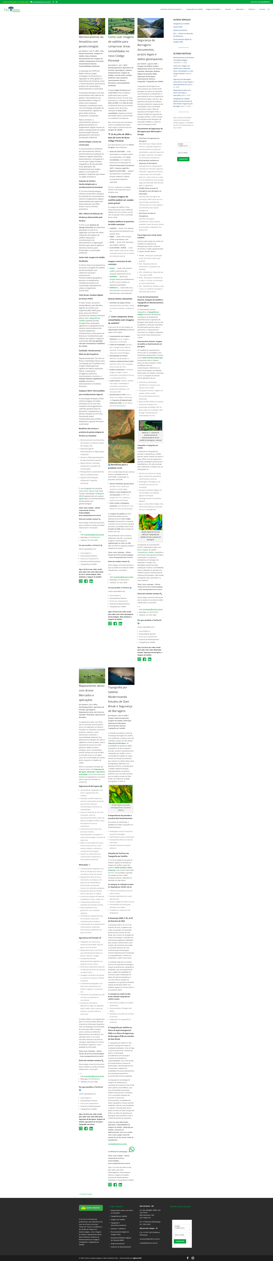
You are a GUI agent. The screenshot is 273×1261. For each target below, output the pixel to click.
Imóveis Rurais (120, 75)
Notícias (251, 9)
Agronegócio (119, 70)
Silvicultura (112, 83)
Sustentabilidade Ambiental (89, 66)
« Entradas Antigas (85, 1194)
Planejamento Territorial (94, 61)
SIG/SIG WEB (177, 27)
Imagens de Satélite (213, 9)
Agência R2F (137, 1258)
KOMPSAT (111, 78)
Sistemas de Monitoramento (170, 9)
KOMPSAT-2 (114, 288)
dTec (102, 51)
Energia (111, 718)
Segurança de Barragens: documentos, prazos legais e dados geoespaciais (150, 49)
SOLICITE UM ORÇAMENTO (260, 2)
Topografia (141, 81)
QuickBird (113, 277)
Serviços (228, 9)
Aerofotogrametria (115, 68)
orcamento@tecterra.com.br (150, 1239)
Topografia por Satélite (194, 9)
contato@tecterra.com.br (117, 1144)
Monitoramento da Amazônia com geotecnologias (91, 41)
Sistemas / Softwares (118, 1229)
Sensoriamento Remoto (87, 64)
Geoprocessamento (86, 53)
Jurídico (129, 75)
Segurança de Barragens (146, 76)
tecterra (85, 51)
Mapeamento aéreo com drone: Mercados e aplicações (182, 92)
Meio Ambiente (91, 56)
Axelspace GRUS (85, 391)
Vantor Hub (93, 491)
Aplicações (240, 9)
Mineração (149, 71)
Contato (262, 9)
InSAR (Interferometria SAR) (152, 358)
